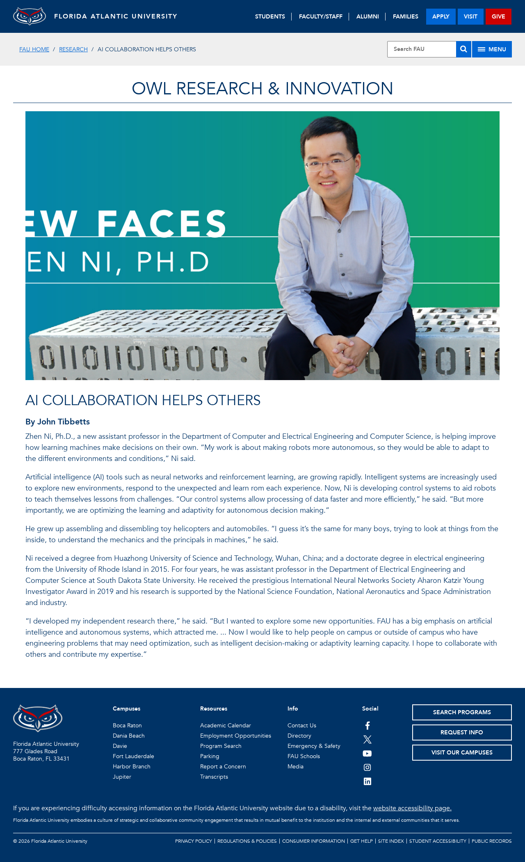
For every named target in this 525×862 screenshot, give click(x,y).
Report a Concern (223, 766)
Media (296, 766)
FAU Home (34, 49)
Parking (209, 756)
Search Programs (462, 712)
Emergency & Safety (314, 746)
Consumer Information (313, 841)
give (498, 17)
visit (470, 17)
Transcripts (214, 777)
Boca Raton (127, 725)
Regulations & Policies (247, 841)
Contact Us (302, 725)
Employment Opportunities (235, 736)
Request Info (462, 732)
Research (73, 49)
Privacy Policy (193, 841)
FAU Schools (304, 756)
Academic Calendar (225, 725)
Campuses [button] (126, 709)
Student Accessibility (437, 841)
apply (441, 17)
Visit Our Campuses (462, 753)
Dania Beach (129, 736)
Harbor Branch (132, 766)
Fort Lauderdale (133, 756)
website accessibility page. (412, 808)
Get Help (361, 841)
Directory (299, 736)
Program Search (221, 746)
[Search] (463, 49)
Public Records (492, 841)
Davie (120, 746)
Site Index (391, 841)
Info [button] (293, 709)
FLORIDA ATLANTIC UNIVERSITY (116, 16)
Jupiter (122, 777)
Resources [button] (213, 709)
